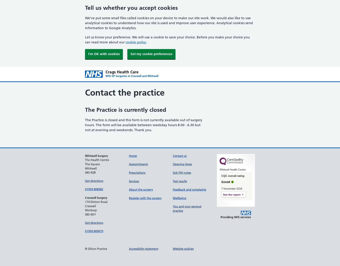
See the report (231, 194)
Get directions (94, 181)
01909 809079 (94, 231)
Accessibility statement (143, 249)
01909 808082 (94, 189)
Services (134, 181)
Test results (180, 181)
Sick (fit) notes (182, 172)
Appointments (138, 164)
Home (133, 156)
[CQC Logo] (231, 164)
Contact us (180, 156)
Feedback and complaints (189, 189)
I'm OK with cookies (104, 54)
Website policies (183, 249)
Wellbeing (179, 198)
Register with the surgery (145, 198)
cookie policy (136, 42)
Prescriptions (137, 172)
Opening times (182, 164)
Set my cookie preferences (151, 54)
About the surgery (141, 189)
